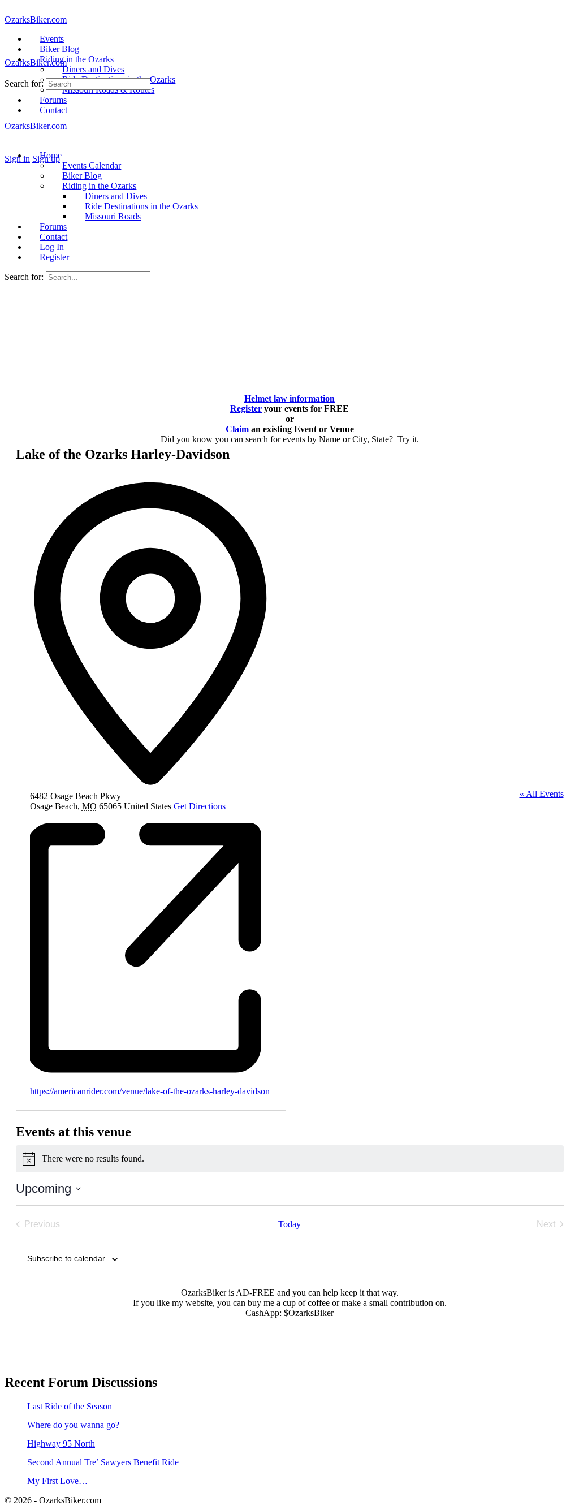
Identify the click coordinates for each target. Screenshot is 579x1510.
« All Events (542, 794)
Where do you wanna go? (73, 1425)
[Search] (11, 148)
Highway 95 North (61, 1443)
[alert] (290, 1158)
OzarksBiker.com (36, 19)
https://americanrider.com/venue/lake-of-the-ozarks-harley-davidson (150, 1091)
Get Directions (200, 806)
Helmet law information (289, 398)
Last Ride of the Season (69, 1406)
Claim (237, 429)
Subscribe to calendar (66, 1258)
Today (289, 1224)
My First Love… (57, 1481)
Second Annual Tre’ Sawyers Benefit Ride (103, 1462)
